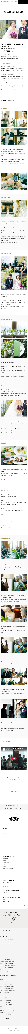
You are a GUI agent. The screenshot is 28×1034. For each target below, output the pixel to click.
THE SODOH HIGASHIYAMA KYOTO (10, 986)
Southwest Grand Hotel (9, 963)
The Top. (4, 866)
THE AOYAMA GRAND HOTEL (10, 939)
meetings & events (8, 878)
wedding (5, 873)
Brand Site (14, 925)
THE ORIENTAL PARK (9, 1014)
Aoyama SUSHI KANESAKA (8, 868)
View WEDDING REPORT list (14, 799)
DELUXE (4, 840)
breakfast (5, 844)
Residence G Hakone (8, 945)
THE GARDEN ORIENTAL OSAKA (9, 990)
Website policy (17, 1028)
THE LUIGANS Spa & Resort (9, 957)
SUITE (4, 842)
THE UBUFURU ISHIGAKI (9, 967)
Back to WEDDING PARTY (15, 779)
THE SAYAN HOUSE (9, 1008)
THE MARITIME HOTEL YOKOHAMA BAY (11, 941)
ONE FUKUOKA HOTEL (9, 959)
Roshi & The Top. (7, 882)
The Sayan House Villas (9, 971)
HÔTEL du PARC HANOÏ (9, 969)
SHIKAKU (4, 860)
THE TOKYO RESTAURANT (10, 1012)
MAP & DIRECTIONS (7, 895)
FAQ (4, 899)
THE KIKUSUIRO (6, 992)
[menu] (2, 2)
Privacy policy (10, 1028)
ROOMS (5, 833)
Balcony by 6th (8, 1000)
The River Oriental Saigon (10, 1010)
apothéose (8, 1002)
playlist (5, 892)
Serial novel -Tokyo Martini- (11, 890)
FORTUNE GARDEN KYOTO (8, 988)
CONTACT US (6, 901)
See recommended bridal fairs (14, 777)
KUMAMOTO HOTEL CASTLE (9, 961)
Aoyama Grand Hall (8, 880)
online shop (6, 886)
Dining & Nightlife (8, 856)
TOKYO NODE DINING (9, 1004)
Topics (5, 828)
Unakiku (7, 1006)
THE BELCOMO (5, 858)
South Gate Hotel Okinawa (9, 965)
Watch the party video (7, 100)
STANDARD (5, 836)
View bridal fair (14, 791)
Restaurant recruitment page (11, 897)
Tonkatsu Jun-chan (7, 862)
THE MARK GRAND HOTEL (9, 943)
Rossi (4, 864)
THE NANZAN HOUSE (7, 979)
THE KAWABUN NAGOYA (8, 984)
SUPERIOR (5, 838)
